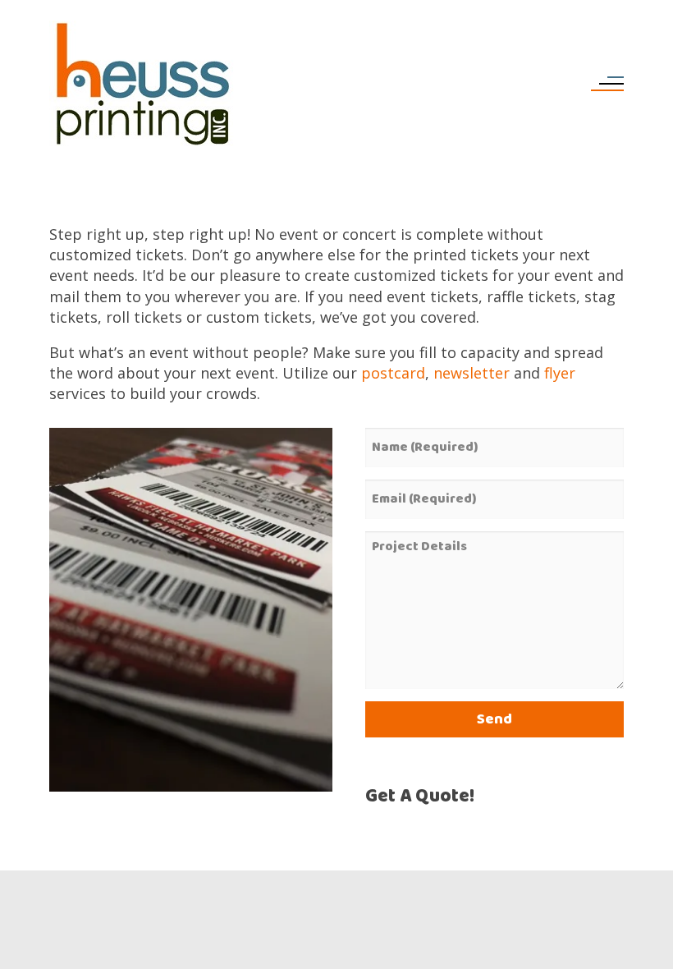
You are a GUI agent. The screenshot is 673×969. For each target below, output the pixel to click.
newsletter (471, 373)
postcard (393, 373)
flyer (559, 373)
